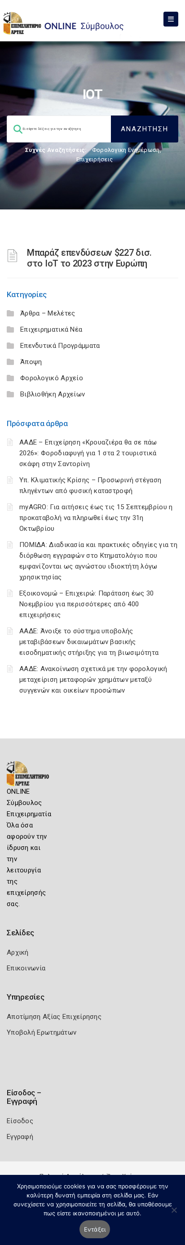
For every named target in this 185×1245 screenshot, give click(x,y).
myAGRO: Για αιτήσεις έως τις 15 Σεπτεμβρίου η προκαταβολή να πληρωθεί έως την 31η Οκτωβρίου (96, 518)
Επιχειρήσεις (94, 159)
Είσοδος (20, 1121)
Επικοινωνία (26, 968)
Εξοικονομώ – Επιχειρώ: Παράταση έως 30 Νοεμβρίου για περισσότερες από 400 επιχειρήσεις (86, 604)
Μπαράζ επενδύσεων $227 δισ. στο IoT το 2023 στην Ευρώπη (89, 258)
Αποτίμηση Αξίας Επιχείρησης (54, 1017)
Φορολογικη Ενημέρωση (126, 150)
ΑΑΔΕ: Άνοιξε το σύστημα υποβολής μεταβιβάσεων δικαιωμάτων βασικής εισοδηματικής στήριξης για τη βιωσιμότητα (89, 642)
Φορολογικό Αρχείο (51, 378)
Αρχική (18, 952)
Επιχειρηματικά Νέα (51, 329)
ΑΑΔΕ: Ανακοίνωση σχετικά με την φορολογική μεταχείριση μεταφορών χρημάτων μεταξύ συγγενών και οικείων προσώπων (93, 679)
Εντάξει (95, 1229)
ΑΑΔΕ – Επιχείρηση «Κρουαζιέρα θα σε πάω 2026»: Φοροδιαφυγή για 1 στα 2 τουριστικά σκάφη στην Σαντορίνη (88, 453)
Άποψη (31, 362)
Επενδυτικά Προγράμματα (60, 346)
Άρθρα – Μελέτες (47, 313)
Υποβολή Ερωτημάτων (41, 1032)
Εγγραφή (20, 1137)
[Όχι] (173, 1214)
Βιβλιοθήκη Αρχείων (52, 394)
